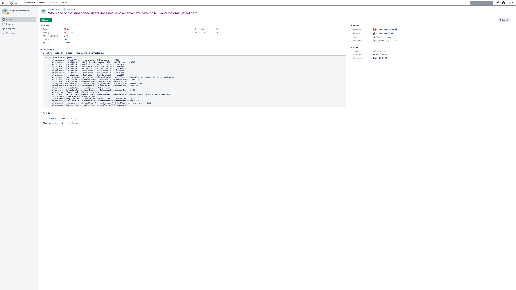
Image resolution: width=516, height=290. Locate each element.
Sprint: (46, 42)
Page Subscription (19, 11)
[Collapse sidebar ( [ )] (33, 287)
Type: (45, 29)
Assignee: (357, 29)
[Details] (41, 25)
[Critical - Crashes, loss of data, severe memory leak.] (65, 32)
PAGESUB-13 (72, 9)
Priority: (46, 32)
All (45, 118)
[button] (3, 2)
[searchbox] (481, 3)
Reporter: (357, 33)
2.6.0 (218, 32)
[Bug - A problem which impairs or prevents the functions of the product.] (65, 29)
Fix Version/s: (200, 32)
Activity (73, 118)
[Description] (41, 49)
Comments (54, 118)
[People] (351, 25)
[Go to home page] (13, 2)
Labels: (46, 39)
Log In (510, 2)
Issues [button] (52, 2)
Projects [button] (41, 2)
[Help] (503, 2)
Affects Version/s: (50, 36)
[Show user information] (396, 29)
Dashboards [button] (28, 2)
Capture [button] (63, 2)
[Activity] (41, 113)
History (64, 118)
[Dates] (351, 47)
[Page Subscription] (5, 11)
